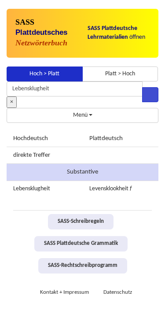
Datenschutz (117, 292)
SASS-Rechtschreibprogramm (82, 265)
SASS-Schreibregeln (81, 221)
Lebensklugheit (31, 188)
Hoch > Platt (44, 73)
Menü (81, 115)
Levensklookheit (108, 188)
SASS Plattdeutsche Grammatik (81, 243)
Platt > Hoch (120, 73)
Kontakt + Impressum (64, 292)
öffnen (116, 33)
